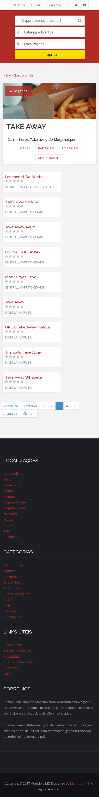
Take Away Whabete (23, 377)
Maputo (9, 496)
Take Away (15, 302)
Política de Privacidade (20, 662)
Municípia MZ (79, 783)
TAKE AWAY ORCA (22, 202)
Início (7, 75)
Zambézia (11, 537)
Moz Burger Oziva (20, 277)
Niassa (9, 519)
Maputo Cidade (15, 502)
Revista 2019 (13, 645)
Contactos (54, 5)
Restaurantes (50, 158)
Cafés (25, 148)
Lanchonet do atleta (24, 177)
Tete (7, 531)
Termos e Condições (18, 651)
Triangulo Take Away (23, 352)
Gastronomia (23, 75)
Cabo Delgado (14, 473)
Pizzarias (70, 148)
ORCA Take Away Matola (27, 327)
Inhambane (12, 485)
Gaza (8, 479)
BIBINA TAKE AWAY (23, 252)
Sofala (8, 525)
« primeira (10, 406)
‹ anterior (30, 406)
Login (38, 5)
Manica (9, 491)
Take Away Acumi (20, 227)
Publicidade (12, 656)
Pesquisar (49, 54)
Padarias (46, 148)
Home (21, 5)
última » (28, 413)
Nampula (10, 514)
